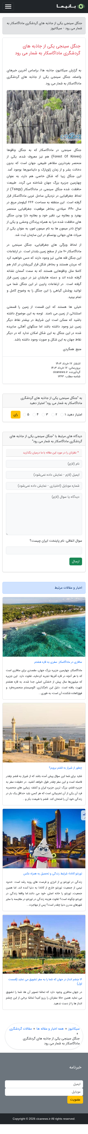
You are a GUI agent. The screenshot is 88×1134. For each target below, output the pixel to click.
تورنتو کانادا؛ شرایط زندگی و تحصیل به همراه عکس (52, 874)
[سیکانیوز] (70, 6)
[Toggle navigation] (8, 6)
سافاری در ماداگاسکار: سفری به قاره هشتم (58, 662)
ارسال (75, 561)
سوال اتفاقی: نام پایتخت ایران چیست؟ (56, 540)
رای (16, 414)
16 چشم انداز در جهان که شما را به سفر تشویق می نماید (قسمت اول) (45, 981)
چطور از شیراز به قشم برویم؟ (65, 768)
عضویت (75, 1099)
